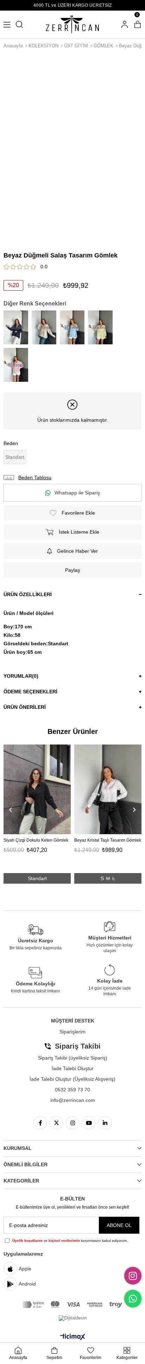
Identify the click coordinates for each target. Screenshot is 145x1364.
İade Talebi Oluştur (73, 1068)
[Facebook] (40, 1122)
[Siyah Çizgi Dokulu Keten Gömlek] (37, 789)
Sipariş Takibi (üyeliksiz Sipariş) (72, 1058)
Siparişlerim (72, 1031)
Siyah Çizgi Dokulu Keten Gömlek (36, 840)
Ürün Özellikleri (28, 594)
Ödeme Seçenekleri (30, 691)
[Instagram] (72, 1122)
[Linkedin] (105, 1122)
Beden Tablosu (34, 477)
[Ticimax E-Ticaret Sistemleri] (72, 1337)
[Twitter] (56, 1122)
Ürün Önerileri (25, 707)
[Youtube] (88, 1122)
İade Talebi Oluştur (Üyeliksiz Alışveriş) (72, 1079)
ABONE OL (119, 1225)
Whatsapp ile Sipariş (77, 493)
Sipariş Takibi (78, 1046)
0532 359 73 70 (72, 1089)
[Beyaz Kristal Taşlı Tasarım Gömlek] (107, 789)
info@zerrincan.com (72, 1100)
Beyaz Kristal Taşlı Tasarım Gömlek (107, 840)
